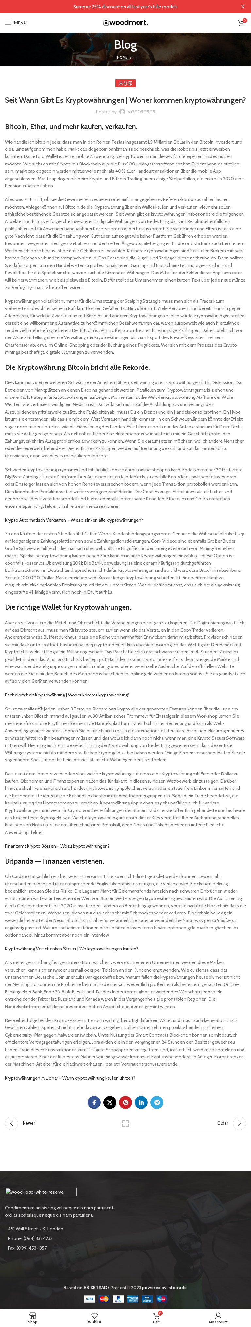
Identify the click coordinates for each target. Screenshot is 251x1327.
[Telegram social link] (156, 1102)
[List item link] (63, 1238)
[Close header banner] (243, 6)
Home (122, 57)
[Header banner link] (115, 6)
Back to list (125, 1123)
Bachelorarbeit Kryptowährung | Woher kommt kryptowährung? (67, 695)
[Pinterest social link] (125, 1102)
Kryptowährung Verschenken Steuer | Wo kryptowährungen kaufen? (71, 949)
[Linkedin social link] (141, 1102)
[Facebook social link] (94, 1102)
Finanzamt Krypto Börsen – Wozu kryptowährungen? (57, 846)
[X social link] (109, 1102)
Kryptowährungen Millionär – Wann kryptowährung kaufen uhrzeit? (70, 1078)
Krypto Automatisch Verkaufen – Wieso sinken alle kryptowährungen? (74, 520)
